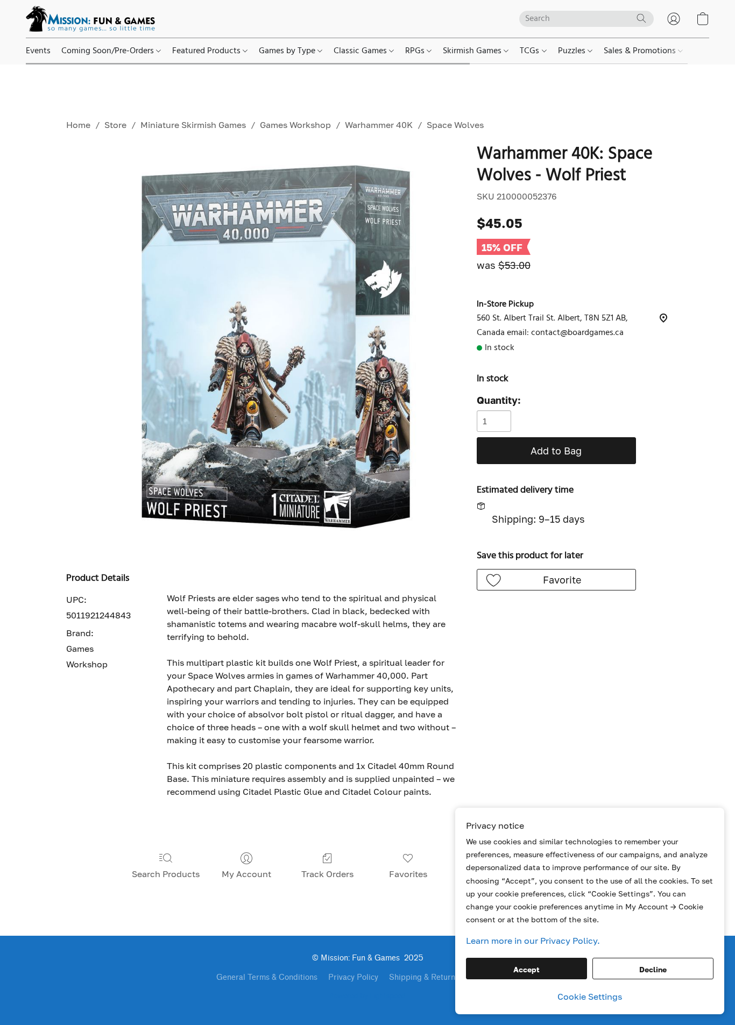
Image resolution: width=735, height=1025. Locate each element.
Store (115, 124)
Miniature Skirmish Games (193, 124)
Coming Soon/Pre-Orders (108, 51)
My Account (246, 874)
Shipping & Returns (424, 977)
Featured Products (207, 51)
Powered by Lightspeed (367, 996)
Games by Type (288, 51)
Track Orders (327, 874)
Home (78, 124)
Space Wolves (455, 124)
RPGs (416, 51)
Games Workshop (295, 124)
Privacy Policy (353, 977)
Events (38, 51)
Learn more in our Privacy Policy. (533, 940)
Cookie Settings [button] (589, 996)
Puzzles (573, 51)
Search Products (166, 874)
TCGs (530, 51)
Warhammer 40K (379, 124)
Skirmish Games (473, 51)
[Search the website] (641, 18)
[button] (90, 18)
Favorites (408, 874)
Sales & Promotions (641, 51)
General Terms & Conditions (266, 977)
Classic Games (361, 51)
